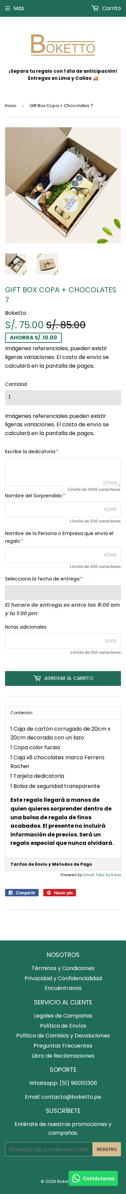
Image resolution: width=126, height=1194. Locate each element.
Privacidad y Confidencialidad (63, 978)
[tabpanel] (63, 788)
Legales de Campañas (63, 1016)
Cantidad (16, 384)
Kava (116, 874)
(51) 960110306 (78, 1083)
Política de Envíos (63, 1026)
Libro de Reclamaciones (63, 1056)
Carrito (111, 8)
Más (18, 8)
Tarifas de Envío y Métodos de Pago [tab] (51, 864)
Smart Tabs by (97, 874)
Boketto (65, 1181)
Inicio (10, 105)
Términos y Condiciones (63, 968)
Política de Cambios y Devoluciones (63, 1035)
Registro (107, 1149)
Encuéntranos (63, 988)
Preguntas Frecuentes (63, 1046)
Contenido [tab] (21, 713)
